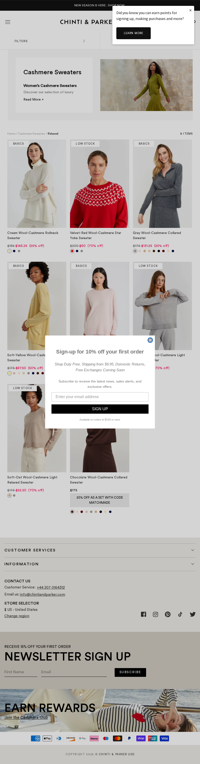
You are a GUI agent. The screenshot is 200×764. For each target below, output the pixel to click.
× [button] (190, 10)
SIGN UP (100, 409)
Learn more (133, 33)
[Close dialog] (150, 340)
